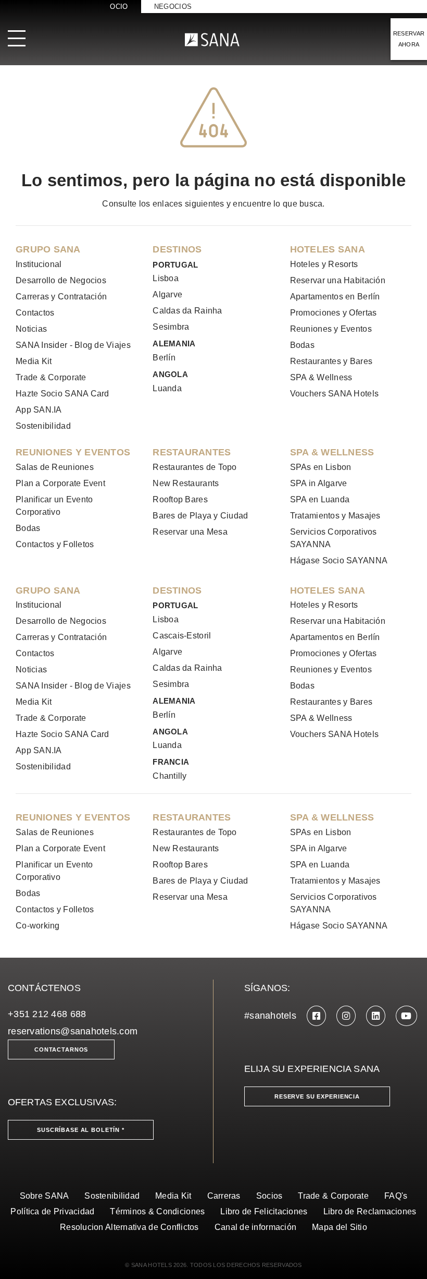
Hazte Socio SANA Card (62, 393)
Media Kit (34, 361)
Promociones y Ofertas (333, 312)
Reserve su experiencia (317, 1096)
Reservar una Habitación (337, 280)
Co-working (38, 925)
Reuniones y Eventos (331, 328)
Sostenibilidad (43, 425)
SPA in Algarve (318, 483)
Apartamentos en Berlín (335, 296)
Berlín (164, 357)
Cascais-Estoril (182, 635)
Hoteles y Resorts (324, 264)
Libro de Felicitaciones (263, 1211)
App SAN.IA (39, 409)
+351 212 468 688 (47, 1014)
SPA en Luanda (320, 499)
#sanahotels (270, 1015)
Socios (269, 1195)
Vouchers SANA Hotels (334, 393)
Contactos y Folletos (55, 544)
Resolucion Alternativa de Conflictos (129, 1227)
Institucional (39, 264)
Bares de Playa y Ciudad (200, 515)
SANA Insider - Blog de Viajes (73, 345)
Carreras (224, 1195)
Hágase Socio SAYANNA (338, 560)
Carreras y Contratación (61, 296)
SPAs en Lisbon (320, 467)
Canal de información (255, 1227)
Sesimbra (171, 326)
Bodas (302, 345)
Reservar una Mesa (190, 531)
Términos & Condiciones (157, 1211)
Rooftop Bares (180, 499)
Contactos (35, 312)
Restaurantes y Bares (331, 361)
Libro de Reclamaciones (370, 1211)
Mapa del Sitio (339, 1227)
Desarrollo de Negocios (61, 280)
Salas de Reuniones (55, 467)
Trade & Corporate (51, 377)
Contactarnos (61, 1049)
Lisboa (166, 278)
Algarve (167, 294)
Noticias (31, 328)
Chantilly (169, 775)
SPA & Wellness (321, 377)
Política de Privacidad (52, 1211)
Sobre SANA (44, 1195)
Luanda (167, 388)
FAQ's (395, 1195)
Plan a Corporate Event (60, 483)
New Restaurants (186, 483)
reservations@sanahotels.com (72, 1031)
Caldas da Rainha (187, 310)
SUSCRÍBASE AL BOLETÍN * (80, 1130)
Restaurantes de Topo (194, 467)
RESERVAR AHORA (409, 38)
